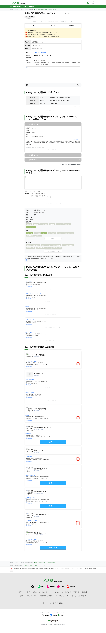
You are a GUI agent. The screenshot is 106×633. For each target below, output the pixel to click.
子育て (62, 586)
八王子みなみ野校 (30, 475)
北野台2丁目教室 (30, 380)
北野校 (27, 415)
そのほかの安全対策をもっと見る (53, 251)
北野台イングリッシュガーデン (34, 294)
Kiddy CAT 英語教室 (40, 52)
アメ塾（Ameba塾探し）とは (32, 592)
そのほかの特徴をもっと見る (53, 238)
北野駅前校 (28, 433)
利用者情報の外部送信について (48, 596)
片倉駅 (31, 9)
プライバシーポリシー (32, 596)
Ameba (47, 615)
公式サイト (53, 441)
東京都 (22, 9)
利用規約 (22, 596)
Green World (29, 281)
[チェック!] (78, 364)
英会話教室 (16, 9)
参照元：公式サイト (76, 139)
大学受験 (52, 586)
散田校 (27, 306)
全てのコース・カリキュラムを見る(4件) (70, 164)
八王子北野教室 (30, 456)
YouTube (72, 586)
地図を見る (29, 286)
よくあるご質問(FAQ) (80, 596)
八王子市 (27, 9)
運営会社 (61, 596)
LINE (42, 586)
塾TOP (11, 9)
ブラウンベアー (30, 319)
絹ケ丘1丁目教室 (30, 392)
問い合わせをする (30, 260)
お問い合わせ (69, 596)
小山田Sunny (29, 332)
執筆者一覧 (68, 592)
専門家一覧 (76, 592)
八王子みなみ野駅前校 (31, 361)
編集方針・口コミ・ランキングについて (52, 592)
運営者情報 (84, 592)
